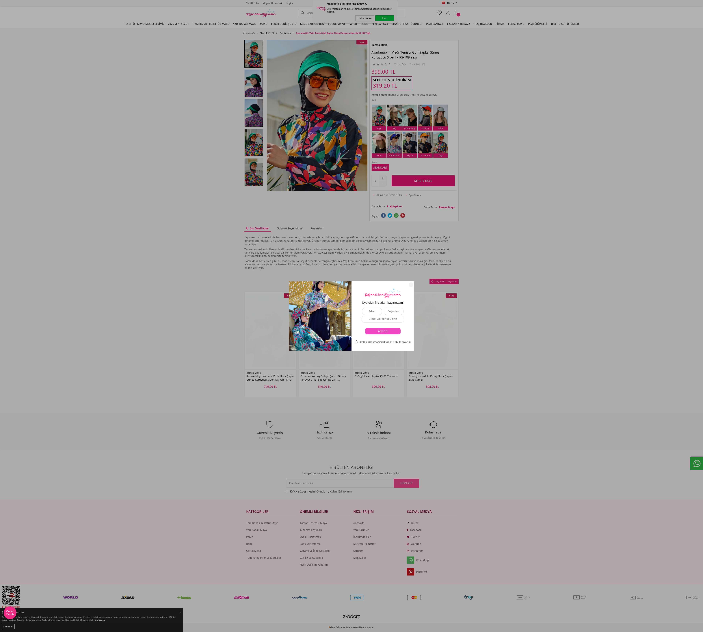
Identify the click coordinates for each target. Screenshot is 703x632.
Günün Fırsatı (10, 613)
